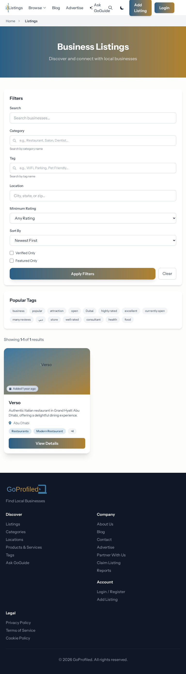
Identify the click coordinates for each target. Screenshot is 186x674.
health (112, 319)
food (128, 319)
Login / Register (111, 591)
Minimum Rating (23, 208)
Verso (15, 402)
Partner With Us (111, 554)
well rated (72, 319)
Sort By (15, 231)
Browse (35, 7)
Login (164, 7)
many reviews (22, 319)
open (74, 311)
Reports (104, 570)
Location (16, 186)
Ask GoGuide (100, 7)
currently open (155, 311)
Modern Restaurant (49, 431)
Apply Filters (82, 273)
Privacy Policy (18, 622)
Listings (15, 7)
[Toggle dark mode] (122, 7)
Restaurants (20, 431)
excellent (131, 311)
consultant (93, 319)
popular (37, 311)
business (18, 311)
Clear (167, 273)
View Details (47, 443)
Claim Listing (109, 562)
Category (17, 131)
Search (15, 108)
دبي (41, 319)
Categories (16, 531)
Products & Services (24, 547)
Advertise (74, 7)
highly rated (109, 311)
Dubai (89, 311)
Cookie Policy (18, 638)
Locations (14, 539)
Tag (13, 158)
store (54, 319)
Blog (56, 7)
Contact (104, 539)
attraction (56, 311)
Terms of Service (20, 630)
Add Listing (107, 599)
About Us (105, 524)
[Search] (110, 7)
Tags (10, 554)
